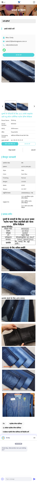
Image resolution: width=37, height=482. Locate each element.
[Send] (34, 479)
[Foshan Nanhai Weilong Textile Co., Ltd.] (19, 2)
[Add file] (2, 479)
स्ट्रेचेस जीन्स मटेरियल (15, 423)
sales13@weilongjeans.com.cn (16, 41)
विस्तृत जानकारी (12, 150)
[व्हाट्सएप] (4, 50)
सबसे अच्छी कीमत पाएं (10, 143)
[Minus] (34, 438)
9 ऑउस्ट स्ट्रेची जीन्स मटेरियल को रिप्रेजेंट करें (16, 432)
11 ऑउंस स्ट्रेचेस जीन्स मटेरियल (12, 428)
